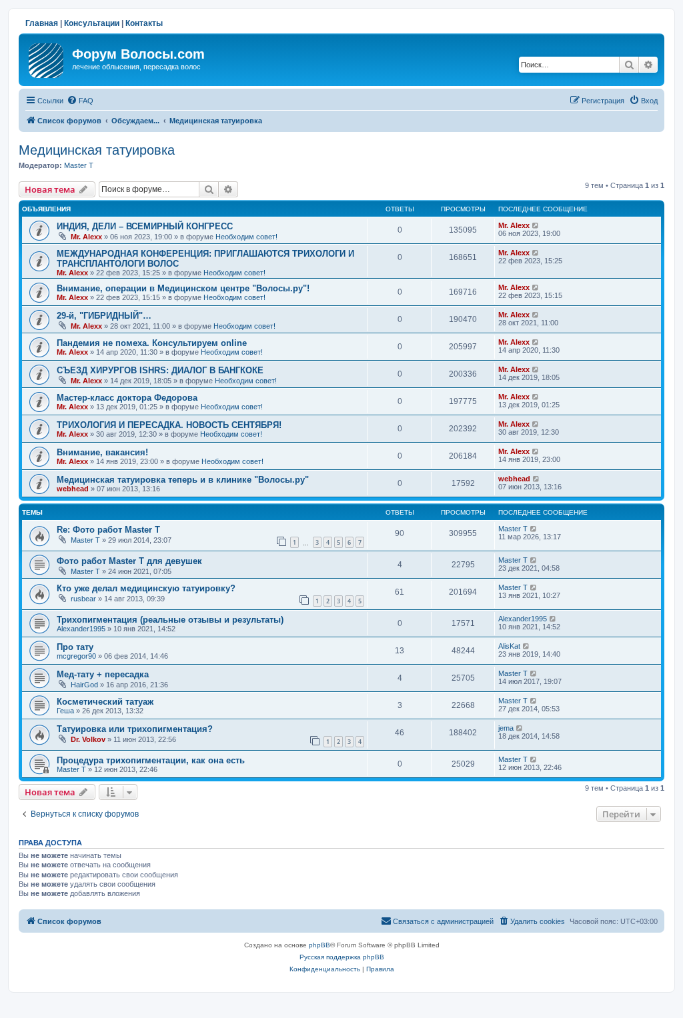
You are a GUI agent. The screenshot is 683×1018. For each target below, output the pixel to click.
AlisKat (509, 646)
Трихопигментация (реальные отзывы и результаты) (170, 620)
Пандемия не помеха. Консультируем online (152, 343)
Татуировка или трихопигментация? (135, 729)
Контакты (144, 23)
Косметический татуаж (105, 702)
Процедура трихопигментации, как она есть (151, 760)
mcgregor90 (76, 656)
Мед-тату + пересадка (103, 674)
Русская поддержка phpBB (341, 957)
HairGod (84, 685)
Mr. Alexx (86, 237)
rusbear (83, 599)
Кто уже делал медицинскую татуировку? (146, 588)
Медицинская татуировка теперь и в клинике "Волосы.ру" (183, 480)
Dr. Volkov (88, 739)
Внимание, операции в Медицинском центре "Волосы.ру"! (183, 288)
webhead (73, 489)
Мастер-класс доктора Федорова (127, 398)
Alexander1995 (81, 629)
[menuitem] (80, 101)
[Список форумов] (47, 58)
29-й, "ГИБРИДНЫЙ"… (104, 316)
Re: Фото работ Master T (108, 530)
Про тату (75, 647)
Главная (41, 23)
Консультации (91, 23)
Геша (65, 711)
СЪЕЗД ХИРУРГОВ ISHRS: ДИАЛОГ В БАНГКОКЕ (160, 370)
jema (506, 728)
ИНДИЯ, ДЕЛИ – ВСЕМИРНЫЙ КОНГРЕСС (145, 226)
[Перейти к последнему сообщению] (536, 225)
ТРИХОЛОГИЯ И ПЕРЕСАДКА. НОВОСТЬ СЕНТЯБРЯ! (169, 425)
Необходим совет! (246, 237)
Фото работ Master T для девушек (129, 561)
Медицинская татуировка (97, 150)
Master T (78, 165)
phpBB (319, 945)
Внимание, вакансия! (102, 452)
